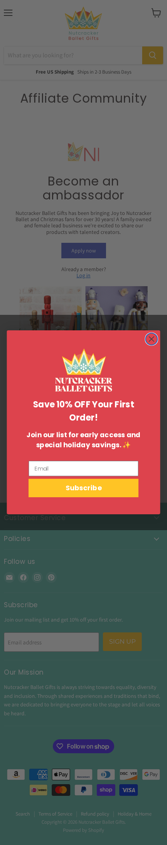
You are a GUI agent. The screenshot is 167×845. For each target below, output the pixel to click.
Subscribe (83, 488)
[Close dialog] (152, 339)
